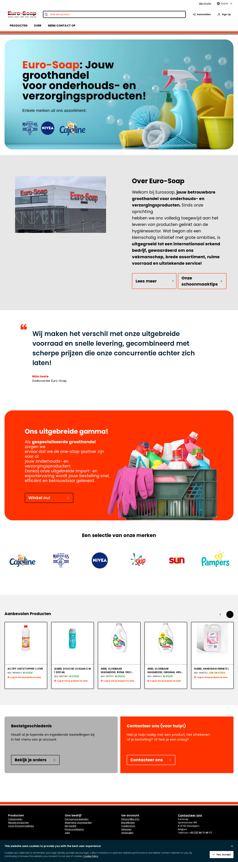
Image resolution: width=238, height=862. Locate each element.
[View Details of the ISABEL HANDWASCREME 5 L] (166, 643)
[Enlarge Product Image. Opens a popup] (43, 660)
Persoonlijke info (130, 819)
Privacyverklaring (74, 829)
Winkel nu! (39, 498)
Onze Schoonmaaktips (21, 826)
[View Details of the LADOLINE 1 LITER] (212, 643)
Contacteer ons (146, 760)
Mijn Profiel (205, 3)
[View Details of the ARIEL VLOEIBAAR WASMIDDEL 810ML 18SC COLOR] (72, 643)
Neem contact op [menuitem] (62, 25)
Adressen (126, 829)
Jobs (67, 832)
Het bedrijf (70, 826)
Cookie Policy (90, 856)
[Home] (22, 14)
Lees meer (146, 281)
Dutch (224, 3)
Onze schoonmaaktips (199, 281)
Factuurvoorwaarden (76, 819)
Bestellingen (128, 822)
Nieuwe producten (18, 822)
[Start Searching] (46, 14)
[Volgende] (229, 614)
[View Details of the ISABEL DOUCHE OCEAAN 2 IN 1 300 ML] (26, 643)
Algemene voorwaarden (78, 822)
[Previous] (220, 614)
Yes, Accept (223, 854)
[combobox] (114, 14)
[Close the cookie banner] (232, 846)
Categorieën (15, 819)
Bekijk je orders (30, 760)
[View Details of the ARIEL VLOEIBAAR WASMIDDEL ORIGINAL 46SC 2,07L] (119, 643)
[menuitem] (37, 25)
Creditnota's (128, 826)
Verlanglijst (127, 832)
